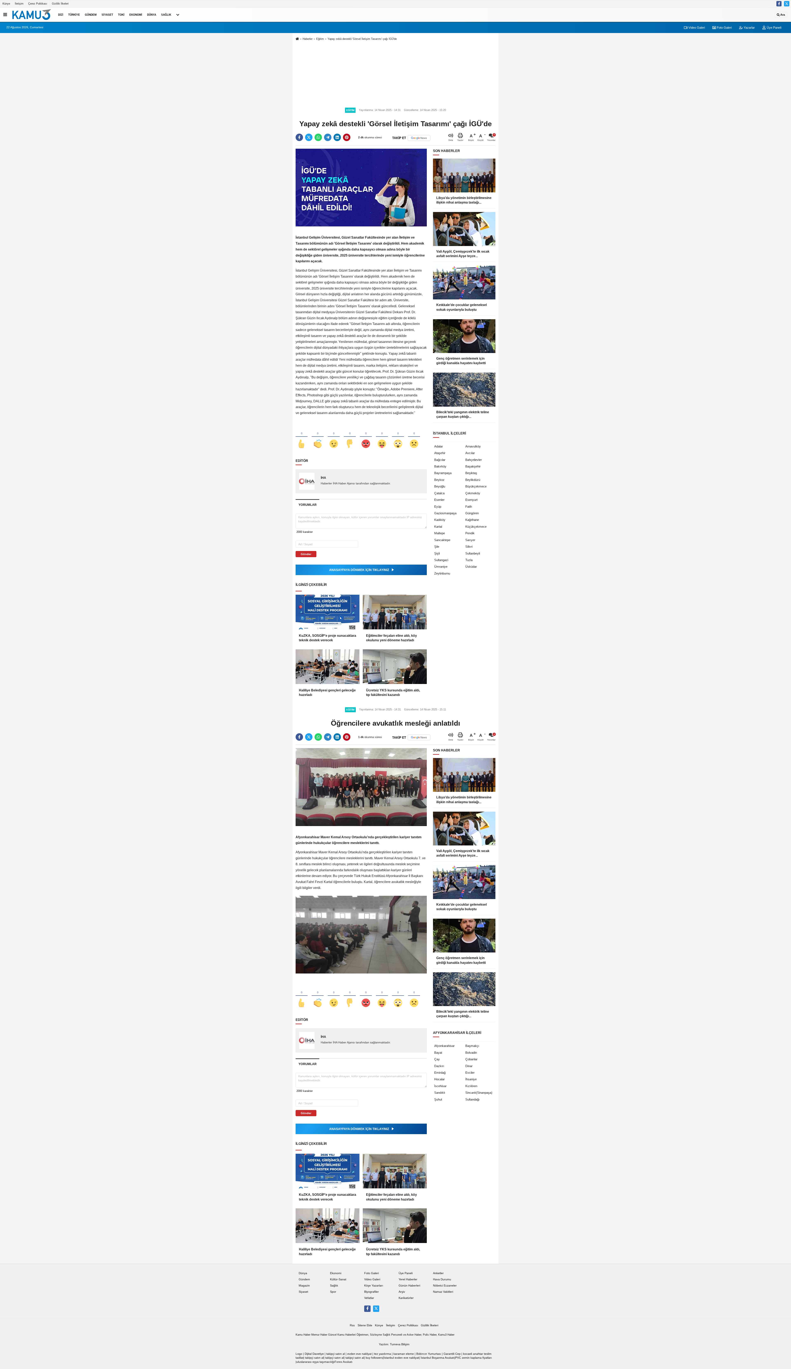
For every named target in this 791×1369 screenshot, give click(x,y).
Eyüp (437, 506)
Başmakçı (472, 1046)
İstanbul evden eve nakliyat (401, 1357)
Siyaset (107, 14)
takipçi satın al (335, 1353)
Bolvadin (471, 1052)
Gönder (306, 554)
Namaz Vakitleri (443, 1291)
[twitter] (308, 137)
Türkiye (74, 14)
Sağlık (166, 14)
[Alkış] (318, 437)
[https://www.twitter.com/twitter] (786, 3)
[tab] (307, 504)
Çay (437, 1059)
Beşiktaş (471, 473)
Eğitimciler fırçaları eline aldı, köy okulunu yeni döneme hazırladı (391, 638)
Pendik (470, 533)
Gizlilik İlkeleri (60, 3)
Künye (6, 3)
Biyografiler (371, 1291)
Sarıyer (470, 540)
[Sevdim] (334, 437)
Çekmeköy (472, 493)
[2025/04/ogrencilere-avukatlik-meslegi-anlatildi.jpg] (361, 934)
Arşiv (402, 1291)
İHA (323, 477)
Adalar (438, 446)
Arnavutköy (473, 446)
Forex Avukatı (343, 1361)
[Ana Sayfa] (297, 39)
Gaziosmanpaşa (445, 513)
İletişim (19, 3)
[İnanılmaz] (398, 437)
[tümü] (178, 14)
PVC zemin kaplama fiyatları (473, 1357)
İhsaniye (471, 1079)
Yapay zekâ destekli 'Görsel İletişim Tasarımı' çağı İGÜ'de (362, 38)
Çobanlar (471, 1059)
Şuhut (438, 1099)
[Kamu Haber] (31, 14)
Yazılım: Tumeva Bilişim (394, 1344)
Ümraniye (440, 566)
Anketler (438, 1273)
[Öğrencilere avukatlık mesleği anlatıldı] (361, 787)
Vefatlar (369, 1298)
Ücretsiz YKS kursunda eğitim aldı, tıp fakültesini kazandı (393, 693)
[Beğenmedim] (350, 437)
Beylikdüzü (472, 479)
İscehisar (440, 1086)
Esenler (439, 499)
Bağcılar (439, 459)
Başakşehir (473, 466)
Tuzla (469, 560)
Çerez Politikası (37, 3)
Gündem (91, 14)
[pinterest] (346, 137)
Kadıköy (439, 519)
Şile (436, 546)
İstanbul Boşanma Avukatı (437, 1357)
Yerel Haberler (408, 1279)
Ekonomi (135, 14)
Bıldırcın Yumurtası (428, 1353)
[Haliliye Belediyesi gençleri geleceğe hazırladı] (327, 666)
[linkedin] (337, 137)
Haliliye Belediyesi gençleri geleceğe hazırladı (327, 693)
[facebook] (299, 137)
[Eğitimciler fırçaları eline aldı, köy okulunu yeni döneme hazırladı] (395, 612)
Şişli (437, 553)
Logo (299, 1353)
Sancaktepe (442, 540)
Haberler (307, 38)
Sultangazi (441, 560)
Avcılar (470, 453)
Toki (121, 14)
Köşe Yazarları (373, 1285)
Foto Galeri (724, 27)
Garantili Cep (452, 1353)
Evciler (470, 1072)
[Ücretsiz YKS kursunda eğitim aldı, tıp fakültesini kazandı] (395, 666)
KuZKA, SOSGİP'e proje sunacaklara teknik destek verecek (327, 638)
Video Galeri (696, 27)
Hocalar (439, 1079)
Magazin (304, 1285)
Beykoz (439, 479)
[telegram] (327, 137)
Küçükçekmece (476, 526)
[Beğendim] (302, 437)
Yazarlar (749, 27)
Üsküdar (471, 566)
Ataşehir (439, 453)
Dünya (151, 14)
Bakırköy (440, 466)
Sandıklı (439, 1092)
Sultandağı (472, 1099)
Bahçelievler (473, 459)
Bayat (438, 1052)
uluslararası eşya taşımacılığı (315, 1361)
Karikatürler (406, 1298)
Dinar (469, 1066)
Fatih (468, 506)
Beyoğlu (439, 486)
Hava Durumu (442, 1279)
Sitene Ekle (365, 1325)
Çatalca (439, 493)
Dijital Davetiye (314, 1353)
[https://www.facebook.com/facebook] (779, 3)
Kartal (438, 526)
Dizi (60, 14)
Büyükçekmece (476, 486)
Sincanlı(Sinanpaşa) (478, 1092)
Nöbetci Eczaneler (445, 1285)
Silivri (469, 546)
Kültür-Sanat (338, 1279)
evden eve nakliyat (359, 1353)
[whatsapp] (318, 137)
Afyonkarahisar (444, 1046)
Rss (352, 1325)
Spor (333, 1291)
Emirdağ (440, 1072)
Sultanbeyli (472, 553)
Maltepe (439, 533)
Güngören (472, 513)
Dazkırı (439, 1066)
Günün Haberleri (409, 1285)
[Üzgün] (414, 437)
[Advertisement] (395, 73)
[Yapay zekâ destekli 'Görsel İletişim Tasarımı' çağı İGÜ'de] (361, 187)
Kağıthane (472, 519)
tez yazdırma (382, 1353)
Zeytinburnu (442, 573)
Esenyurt (471, 499)
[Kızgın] (366, 437)
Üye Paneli (773, 27)
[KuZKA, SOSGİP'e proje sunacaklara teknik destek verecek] (327, 612)
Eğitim (320, 38)
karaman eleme (403, 1353)
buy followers (374, 1357)
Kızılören (471, 1086)
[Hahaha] (382, 437)
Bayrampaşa (443, 473)
